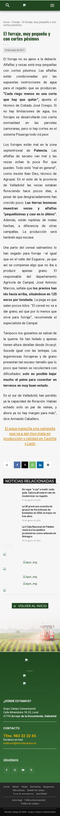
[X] (25, 465)
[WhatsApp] (32, 465)
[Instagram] (15, 770)
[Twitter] (31, 770)
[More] (48, 465)
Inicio (6, 22)
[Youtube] (23, 770)
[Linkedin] (40, 465)
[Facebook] (17, 465)
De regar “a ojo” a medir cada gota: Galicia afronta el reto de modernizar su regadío (38, 492)
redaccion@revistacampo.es (19, 743)
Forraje (16, 22)
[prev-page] (5, 546)
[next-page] (11, 546)
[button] (7, 6)
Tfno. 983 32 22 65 (19, 736)
